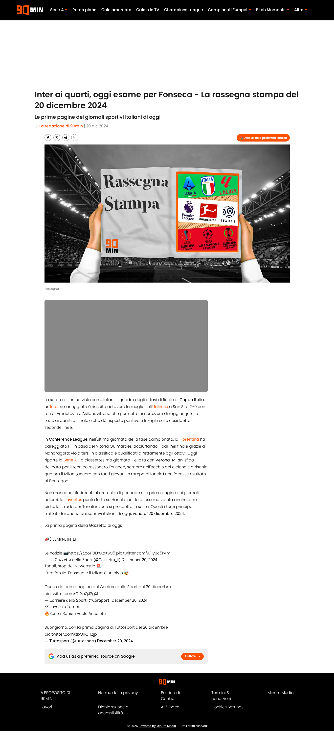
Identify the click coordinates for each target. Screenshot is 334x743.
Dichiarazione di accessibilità (114, 710)
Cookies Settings (227, 707)
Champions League (183, 10)
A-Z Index (170, 707)
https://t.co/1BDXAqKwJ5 (91, 553)
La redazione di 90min (61, 126)
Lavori (46, 707)
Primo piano (84, 10)
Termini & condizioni (221, 695)
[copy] (74, 137)
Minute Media (280, 692)
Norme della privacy (118, 692)
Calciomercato (116, 10)
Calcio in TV (147, 10)
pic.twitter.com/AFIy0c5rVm (143, 553)
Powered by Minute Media (157, 726)
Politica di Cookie (170, 695)
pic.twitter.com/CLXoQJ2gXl (71, 594)
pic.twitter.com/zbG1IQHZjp (71, 634)
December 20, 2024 (139, 559)
